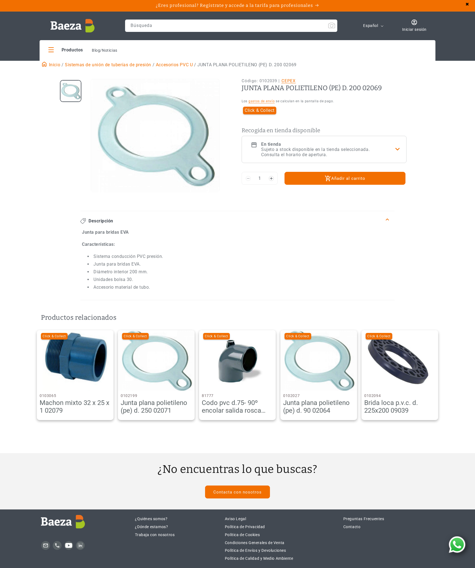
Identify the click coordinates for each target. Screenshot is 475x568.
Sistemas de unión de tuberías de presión (108, 64)
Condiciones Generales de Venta (255, 543)
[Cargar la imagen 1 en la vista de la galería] (70, 91)
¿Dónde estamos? (151, 527)
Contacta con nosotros (237, 492)
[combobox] (231, 26)
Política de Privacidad (245, 527)
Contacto (352, 527)
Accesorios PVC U (174, 64)
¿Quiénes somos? (151, 519)
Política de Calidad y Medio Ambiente (259, 558)
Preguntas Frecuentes (363, 519)
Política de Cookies (242, 535)
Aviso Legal (235, 519)
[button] (65, 49)
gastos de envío (261, 101)
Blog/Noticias (104, 50)
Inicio (54, 64)
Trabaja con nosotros (155, 535)
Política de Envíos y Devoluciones (255, 550)
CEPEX (288, 80)
